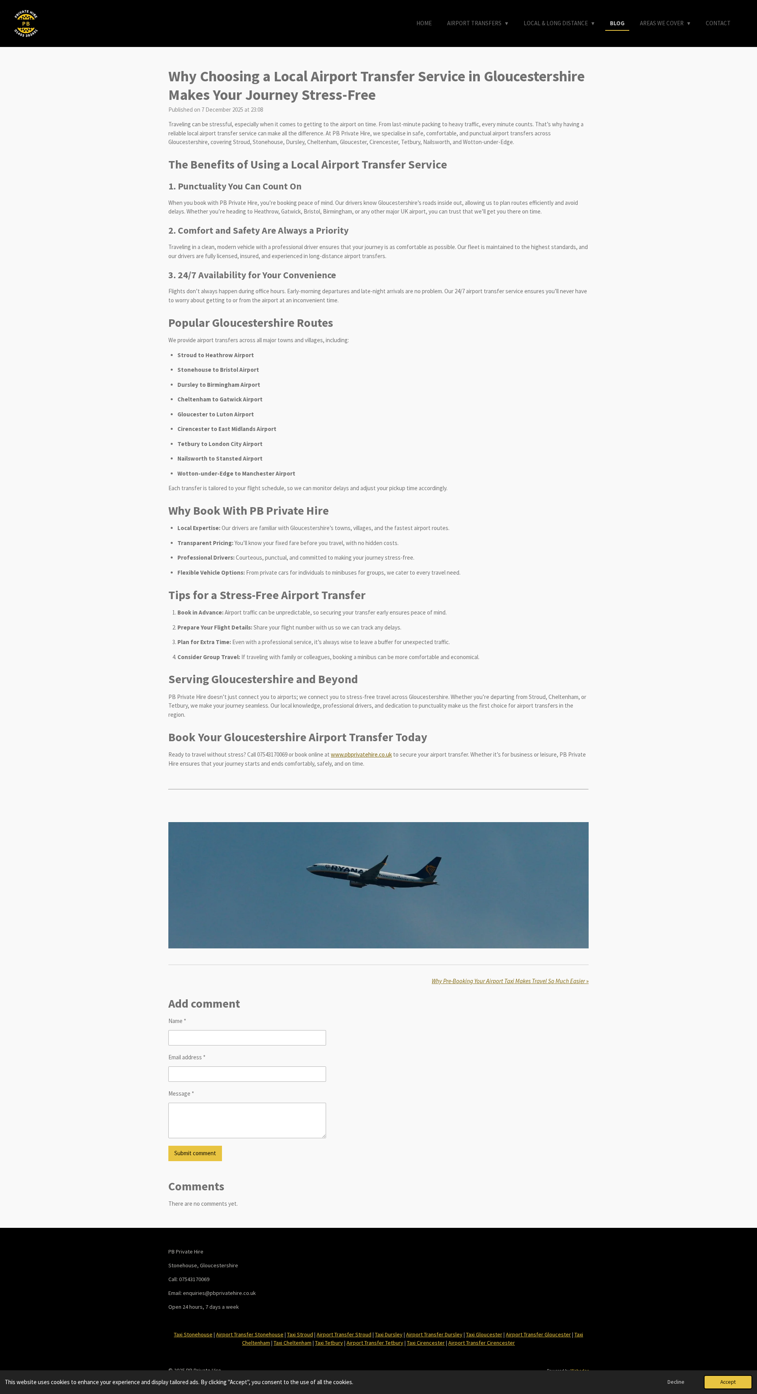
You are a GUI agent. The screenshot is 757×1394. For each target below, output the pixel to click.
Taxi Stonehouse (193, 1334)
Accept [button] (728, 1382)
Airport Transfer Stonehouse (249, 1334)
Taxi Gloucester (484, 1334)
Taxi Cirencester (426, 1342)
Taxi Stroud (300, 1334)
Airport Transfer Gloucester (538, 1334)
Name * (177, 1021)
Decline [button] (676, 1382)
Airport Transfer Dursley (434, 1334)
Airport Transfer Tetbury (375, 1342)
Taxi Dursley (389, 1334)
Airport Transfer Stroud (344, 1334)
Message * (181, 1093)
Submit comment (195, 1153)
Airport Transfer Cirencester (481, 1342)
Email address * (186, 1057)
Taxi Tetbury (329, 1342)
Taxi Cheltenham (292, 1342)
